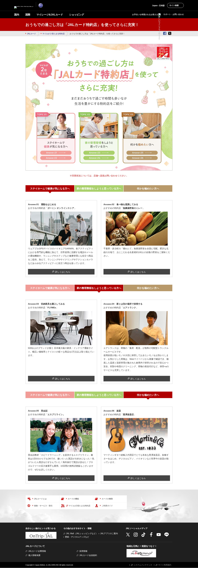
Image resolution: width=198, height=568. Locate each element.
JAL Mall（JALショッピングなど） (82, 533)
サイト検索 (174, 5)
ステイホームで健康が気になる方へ (50, 188)
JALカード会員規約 (88, 555)
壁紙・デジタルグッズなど (77, 537)
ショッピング (76, 14)
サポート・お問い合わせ (173, 14)
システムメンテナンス (143, 565)
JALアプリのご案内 (109, 533)
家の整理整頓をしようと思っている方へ (99, 188)
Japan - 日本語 (158, 5)
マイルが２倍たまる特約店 (53, 34)
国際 (27, 14)
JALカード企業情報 (37, 551)
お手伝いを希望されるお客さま (145, 14)
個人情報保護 (34, 555)
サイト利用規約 (164, 565)
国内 (16, 14)
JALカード (31, 34)
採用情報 (83, 551)
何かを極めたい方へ (148, 188)
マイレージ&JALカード (50, 14)
